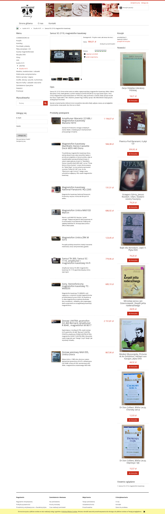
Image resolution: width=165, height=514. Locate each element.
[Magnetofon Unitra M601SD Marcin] (56, 212)
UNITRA (22, 66)
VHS (17, 60)
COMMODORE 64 (22, 38)
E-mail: (18, 118)
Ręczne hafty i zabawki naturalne (28, 83)
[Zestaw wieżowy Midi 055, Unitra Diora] (56, 356)
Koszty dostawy (54, 504)
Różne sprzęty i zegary (24, 77)
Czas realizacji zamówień (57, 507)
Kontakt (118, 504)
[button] (81, 79)
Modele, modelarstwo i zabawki (28, 71)
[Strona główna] (27, 11)
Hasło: (18, 126)
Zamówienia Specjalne (24, 85)
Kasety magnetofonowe (25, 52)
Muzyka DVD (21, 54)
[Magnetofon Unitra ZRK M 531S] (56, 238)
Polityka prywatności (23, 504)
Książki (18, 40)
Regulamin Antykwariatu (24, 502)
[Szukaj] (45, 103)
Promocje (19, 91)
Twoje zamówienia (88, 502)
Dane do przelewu (122, 507)
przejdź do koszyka (123, 41)
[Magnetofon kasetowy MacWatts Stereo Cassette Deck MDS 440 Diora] (56, 144)
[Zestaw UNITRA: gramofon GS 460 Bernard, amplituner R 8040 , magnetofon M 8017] (56, 321)
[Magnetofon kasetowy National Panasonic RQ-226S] (56, 189)
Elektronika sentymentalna (26, 74)
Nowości (19, 88)
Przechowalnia (87, 507)
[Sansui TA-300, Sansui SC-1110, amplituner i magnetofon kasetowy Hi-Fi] (56, 261)
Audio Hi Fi (20, 63)
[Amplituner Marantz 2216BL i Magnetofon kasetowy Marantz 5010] (56, 120)
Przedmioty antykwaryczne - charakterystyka (31, 507)
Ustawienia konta (88, 504)
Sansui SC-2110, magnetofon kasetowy (131, 486)
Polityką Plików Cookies (69, 512)
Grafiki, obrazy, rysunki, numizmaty (29, 80)
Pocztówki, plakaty (23, 46)
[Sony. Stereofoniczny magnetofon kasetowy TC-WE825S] (56, 284)
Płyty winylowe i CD (23, 49)
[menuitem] (25, 23)
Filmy (18, 57)
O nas (117, 502)
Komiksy (19, 43)
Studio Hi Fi (23, 69)
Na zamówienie (54, 502)
